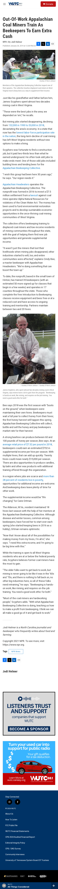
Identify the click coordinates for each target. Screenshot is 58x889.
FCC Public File (11, 825)
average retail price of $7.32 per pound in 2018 (27, 444)
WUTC (13, 808)
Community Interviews (15, 854)
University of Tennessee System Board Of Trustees (27, 860)
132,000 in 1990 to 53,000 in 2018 (26, 125)
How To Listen (11, 820)
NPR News (15, 651)
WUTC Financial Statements (17, 831)
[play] (4, 885)
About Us (9, 814)
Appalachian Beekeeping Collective (21, 168)
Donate (49, 4)
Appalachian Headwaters (16, 184)
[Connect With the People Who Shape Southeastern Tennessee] (29, 713)
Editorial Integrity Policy (15, 843)
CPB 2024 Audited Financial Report (20, 837)
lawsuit (34, 195)
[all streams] (54, 885)
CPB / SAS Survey (13, 849)
